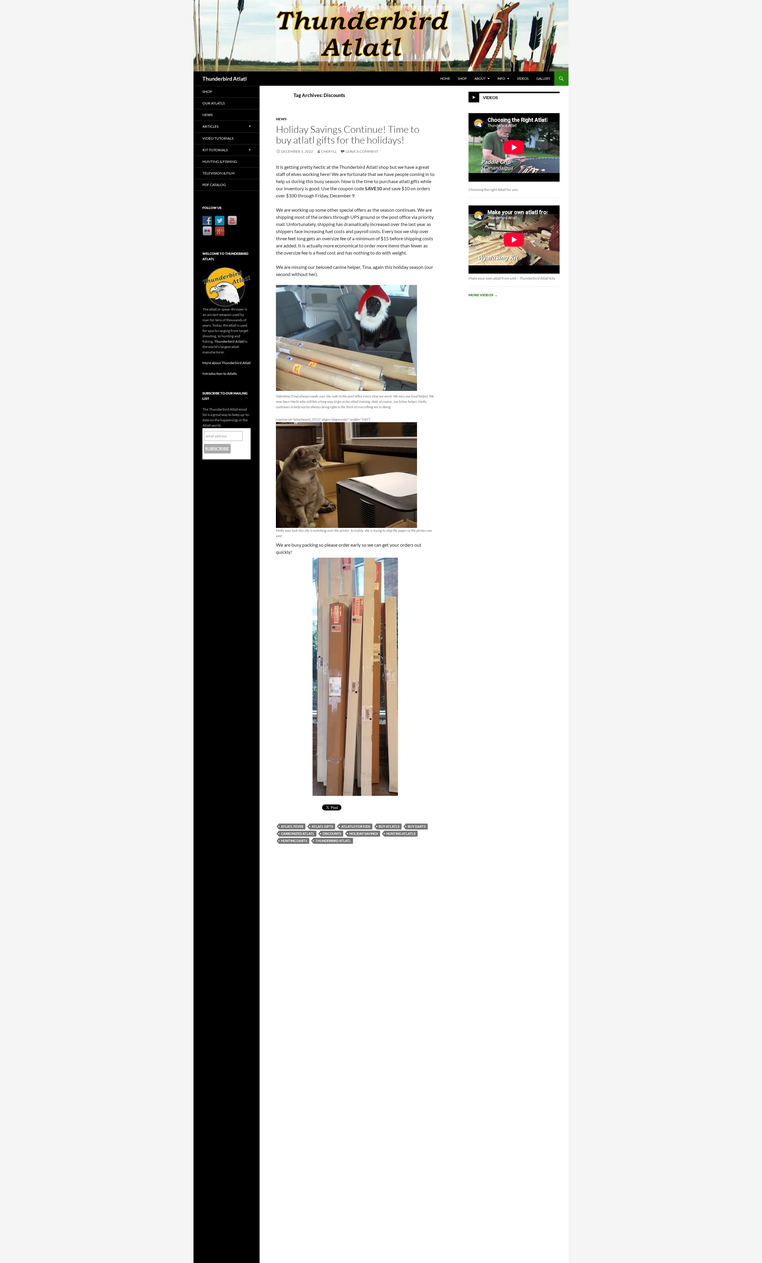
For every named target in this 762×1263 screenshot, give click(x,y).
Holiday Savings (363, 833)
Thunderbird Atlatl (224, 78)
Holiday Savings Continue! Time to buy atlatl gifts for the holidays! (347, 134)
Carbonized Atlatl (297, 833)
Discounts (332, 833)
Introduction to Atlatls (219, 373)
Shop (462, 78)
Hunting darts (294, 841)
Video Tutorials (217, 138)
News (281, 119)
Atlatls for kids (355, 826)
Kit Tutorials (215, 150)
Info (501, 78)
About (479, 78)
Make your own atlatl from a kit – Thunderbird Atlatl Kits (512, 278)
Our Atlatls (213, 103)
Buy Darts (417, 826)
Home (445, 78)
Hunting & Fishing (219, 161)
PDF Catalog (214, 185)
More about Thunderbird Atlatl (226, 363)
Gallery (543, 78)
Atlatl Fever (292, 826)
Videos (523, 78)
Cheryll (329, 151)
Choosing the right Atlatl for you (493, 189)
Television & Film (218, 173)
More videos (483, 295)
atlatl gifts (322, 826)
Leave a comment (362, 151)
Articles (210, 126)
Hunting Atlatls (401, 833)
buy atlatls (389, 826)
